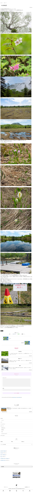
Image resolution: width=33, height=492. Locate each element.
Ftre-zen (4, 454)
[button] (31, 444)
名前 (3, 388)
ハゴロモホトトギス (2, 458)
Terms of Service (18, 397)
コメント (4, 377)
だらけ (1, 454)
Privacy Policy (14, 397)
